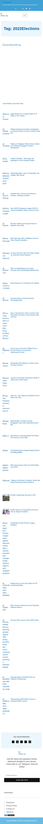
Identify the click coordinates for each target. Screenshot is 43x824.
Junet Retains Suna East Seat (13, 103)
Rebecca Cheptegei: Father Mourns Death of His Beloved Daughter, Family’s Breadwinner (25, 146)
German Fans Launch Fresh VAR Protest (25, 620)
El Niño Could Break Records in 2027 (23, 495)
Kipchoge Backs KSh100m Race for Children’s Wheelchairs (23, 678)
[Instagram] (20, 8)
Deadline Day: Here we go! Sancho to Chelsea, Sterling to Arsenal (23, 194)
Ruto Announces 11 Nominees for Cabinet (25, 283)
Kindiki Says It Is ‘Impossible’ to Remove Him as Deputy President (24, 511)
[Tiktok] (30, 8)
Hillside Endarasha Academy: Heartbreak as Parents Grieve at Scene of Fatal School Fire (25, 131)
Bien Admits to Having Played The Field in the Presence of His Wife (25, 436)
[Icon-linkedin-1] (25, 742)
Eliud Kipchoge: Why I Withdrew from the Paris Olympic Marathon (24, 239)
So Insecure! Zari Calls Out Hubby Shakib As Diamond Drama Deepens (25, 254)
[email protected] (7, 2)
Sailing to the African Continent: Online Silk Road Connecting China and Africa (25, 481)
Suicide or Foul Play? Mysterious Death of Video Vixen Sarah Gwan (25, 379)
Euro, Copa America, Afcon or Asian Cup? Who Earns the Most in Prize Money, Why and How (25, 315)
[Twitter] (16, 8)
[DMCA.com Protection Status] (9, 815)
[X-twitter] (17, 742)
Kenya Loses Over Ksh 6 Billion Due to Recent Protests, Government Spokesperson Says (24, 350)
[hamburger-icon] (25, 15)
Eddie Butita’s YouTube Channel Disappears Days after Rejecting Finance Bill (25, 423)
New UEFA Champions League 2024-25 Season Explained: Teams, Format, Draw (25, 209)
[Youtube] (27, 8)
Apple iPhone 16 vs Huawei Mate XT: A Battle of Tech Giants (24, 115)
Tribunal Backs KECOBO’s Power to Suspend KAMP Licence (23, 700)
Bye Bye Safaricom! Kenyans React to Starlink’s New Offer (24, 224)
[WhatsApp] (23, 8)
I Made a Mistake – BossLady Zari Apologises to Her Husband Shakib (22, 159)
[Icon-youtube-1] (21, 742)
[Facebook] (13, 8)
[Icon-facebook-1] (13, 742)
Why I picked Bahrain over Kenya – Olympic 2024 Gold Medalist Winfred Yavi (25, 269)
